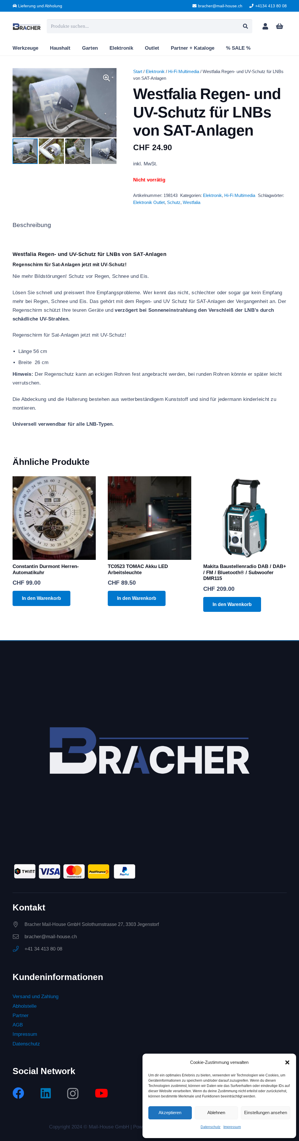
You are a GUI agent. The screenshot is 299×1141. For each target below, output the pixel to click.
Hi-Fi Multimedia (183, 71)
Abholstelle (24, 1006)
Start (137, 71)
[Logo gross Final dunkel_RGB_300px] (27, 26)
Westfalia (191, 202)
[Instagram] (73, 1093)
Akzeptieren (170, 1112)
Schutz (173, 202)
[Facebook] (18, 1093)
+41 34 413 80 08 (43, 949)
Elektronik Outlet (149, 202)
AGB (18, 1025)
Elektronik (155, 71)
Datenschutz (210, 1127)
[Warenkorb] (279, 26)
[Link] (265, 26)
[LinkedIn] (46, 1093)
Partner (21, 1015)
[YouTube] (101, 1093)
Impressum (232, 1127)
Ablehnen (216, 1112)
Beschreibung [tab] (32, 224)
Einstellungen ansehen (265, 1112)
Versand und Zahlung (35, 996)
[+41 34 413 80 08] (19, 949)
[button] (287, 1062)
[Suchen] (246, 26)
